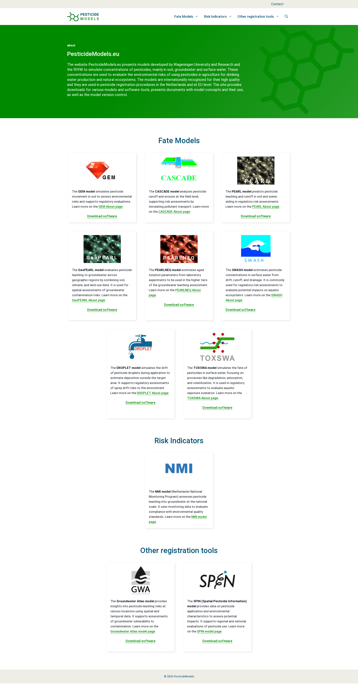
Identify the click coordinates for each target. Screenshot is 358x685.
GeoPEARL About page (88, 300)
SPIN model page (209, 631)
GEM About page (110, 206)
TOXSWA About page (202, 398)
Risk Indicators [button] (215, 16)
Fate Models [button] (183, 16)
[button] (286, 16)
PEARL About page (265, 206)
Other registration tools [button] (256, 16)
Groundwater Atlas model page (132, 631)
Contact (277, 4)
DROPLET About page (153, 393)
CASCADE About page (174, 211)
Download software (102, 216)
